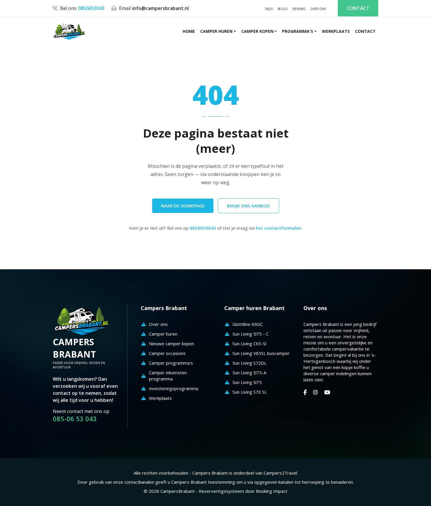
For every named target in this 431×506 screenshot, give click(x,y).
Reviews (299, 9)
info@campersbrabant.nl (160, 8)
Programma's (297, 31)
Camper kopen (257, 31)
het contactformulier (278, 228)
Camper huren (216, 31)
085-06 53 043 (75, 418)
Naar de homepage (183, 206)
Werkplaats (336, 31)
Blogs (283, 9)
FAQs (269, 9)
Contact (358, 8)
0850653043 (91, 8)
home (189, 31)
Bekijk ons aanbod (248, 206)
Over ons (318, 9)
